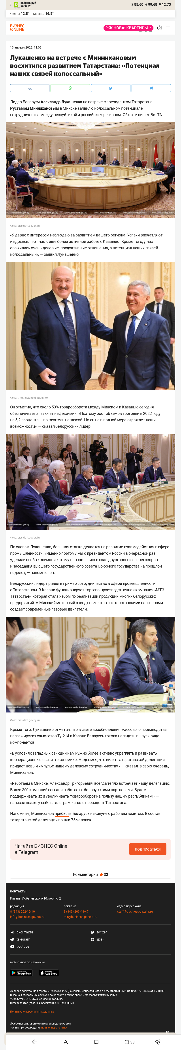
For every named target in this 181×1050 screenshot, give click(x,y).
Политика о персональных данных (32, 1011)
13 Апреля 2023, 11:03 (25, 47)
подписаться (148, 849)
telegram (23, 939)
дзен (100, 939)
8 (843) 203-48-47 (76, 911)
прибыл (62, 813)
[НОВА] (127, 28)
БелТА (156, 114)
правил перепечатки (54, 1027)
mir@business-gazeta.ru (80, 917)
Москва (38, 14)
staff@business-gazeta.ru (135, 911)
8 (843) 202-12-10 (22, 911)
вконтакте (24, 932)
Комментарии (90, 874)
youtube (22, 946)
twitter (101, 932)
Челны (15, 14)
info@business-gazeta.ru (27, 917)
